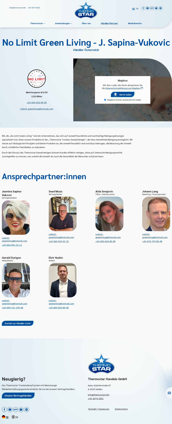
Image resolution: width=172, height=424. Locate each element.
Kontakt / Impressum (98, 408)
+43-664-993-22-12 (12, 244)
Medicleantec (135, 23)
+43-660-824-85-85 (37, 102)
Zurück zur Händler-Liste (18, 323)
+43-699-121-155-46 (12, 307)
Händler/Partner (109, 23)
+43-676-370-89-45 (152, 241)
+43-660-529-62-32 (59, 241)
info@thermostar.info (98, 394)
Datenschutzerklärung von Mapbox (124, 88)
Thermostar (36, 23)
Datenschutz (121, 408)
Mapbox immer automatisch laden (124, 99)
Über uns (86, 23)
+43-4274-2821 (96, 398)
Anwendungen (62, 23)
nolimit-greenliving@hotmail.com (36, 108)
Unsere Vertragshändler (18, 395)
